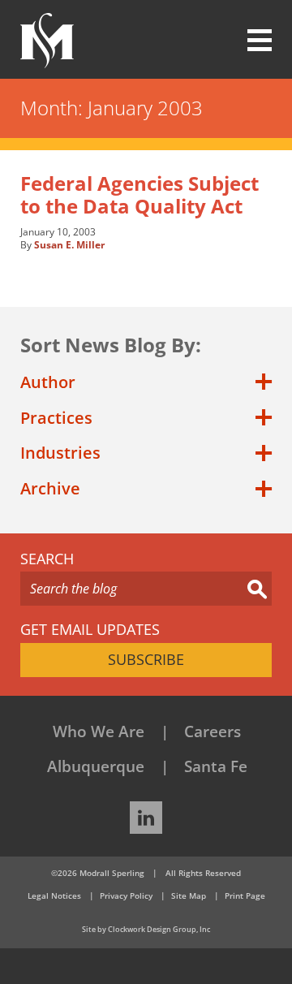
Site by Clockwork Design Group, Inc (146, 929)
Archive (50, 488)
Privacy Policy (126, 895)
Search (47, 559)
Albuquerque (95, 766)
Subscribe (146, 659)
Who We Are (98, 731)
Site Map (188, 895)
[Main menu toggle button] (250, 40)
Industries (60, 453)
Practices (56, 418)
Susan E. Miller (69, 245)
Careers (212, 731)
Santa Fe (215, 766)
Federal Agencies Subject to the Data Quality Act (139, 195)
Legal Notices (54, 895)
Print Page (245, 895)
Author (47, 382)
